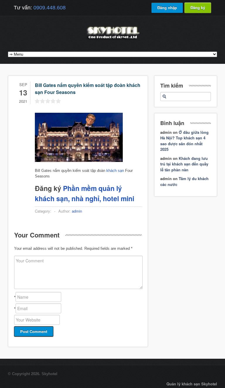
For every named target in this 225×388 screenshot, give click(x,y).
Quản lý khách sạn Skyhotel (191, 384)
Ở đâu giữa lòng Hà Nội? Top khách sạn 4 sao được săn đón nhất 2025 (184, 140)
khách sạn (115, 170)
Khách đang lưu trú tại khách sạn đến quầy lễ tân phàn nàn (184, 163)
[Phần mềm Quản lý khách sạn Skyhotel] (112, 39)
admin (77, 211)
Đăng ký (197, 7)
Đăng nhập (167, 7)
